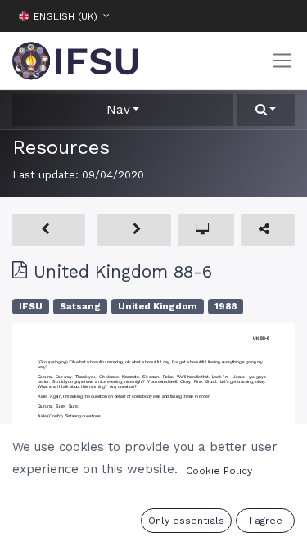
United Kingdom (157, 306)
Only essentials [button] (186, 520)
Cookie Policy (219, 470)
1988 (225, 306)
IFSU (31, 306)
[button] (282, 15)
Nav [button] (118, 109)
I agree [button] (265, 520)
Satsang (80, 306)
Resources (61, 147)
